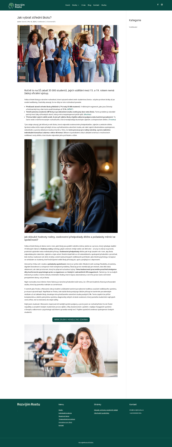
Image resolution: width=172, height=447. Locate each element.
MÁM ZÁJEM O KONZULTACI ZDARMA (71, 320)
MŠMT (70, 109)
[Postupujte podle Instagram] (161, 4)
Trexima (112, 120)
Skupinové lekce (64, 416)
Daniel (24, 22)
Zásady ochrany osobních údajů (106, 410)
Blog (89, 5)
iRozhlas (87, 114)
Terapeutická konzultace (67, 419)
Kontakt (96, 5)
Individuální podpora (65, 413)
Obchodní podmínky (101, 413)
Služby (74, 5)
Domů (67, 5)
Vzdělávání (41, 22)
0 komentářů (51, 22)
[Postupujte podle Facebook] (157, 4)
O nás (83, 5)
